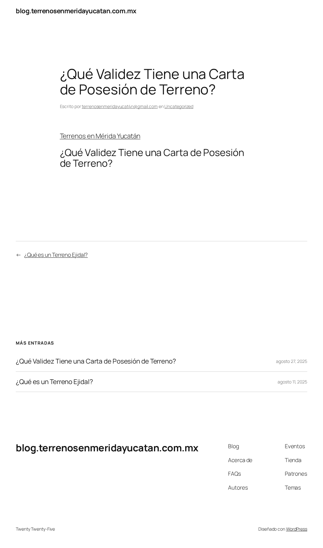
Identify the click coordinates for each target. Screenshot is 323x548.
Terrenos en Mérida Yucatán (100, 135)
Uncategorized (178, 106)
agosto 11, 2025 (292, 382)
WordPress (296, 529)
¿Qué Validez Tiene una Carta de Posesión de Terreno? (96, 361)
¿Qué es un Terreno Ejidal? (56, 254)
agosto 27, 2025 (291, 361)
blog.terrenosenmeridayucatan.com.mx (76, 10)
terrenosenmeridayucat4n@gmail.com (120, 106)
